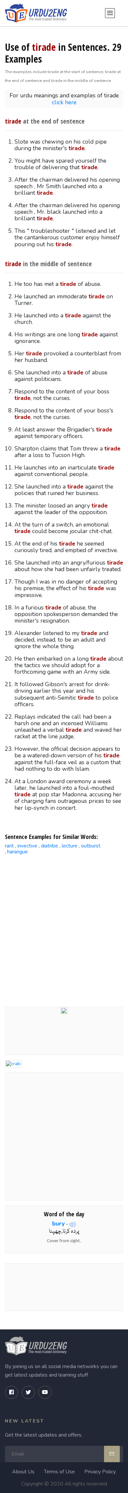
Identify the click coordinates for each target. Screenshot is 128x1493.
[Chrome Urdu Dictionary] (64, 1010)
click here (64, 102)
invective (27, 845)
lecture (69, 845)
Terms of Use (59, 1471)
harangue (17, 851)
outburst (90, 845)
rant (9, 845)
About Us (23, 1471)
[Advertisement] (64, 928)
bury (58, 1223)
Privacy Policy (100, 1471)
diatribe (49, 845)
